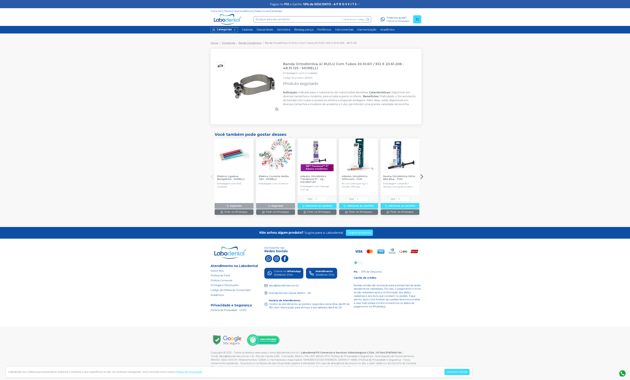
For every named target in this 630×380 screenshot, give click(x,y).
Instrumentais (344, 29)
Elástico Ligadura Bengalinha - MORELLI (231, 178)
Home (214, 42)
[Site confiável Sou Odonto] (263, 340)
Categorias (224, 29)
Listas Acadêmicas (243, 11)
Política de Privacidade (188, 371)
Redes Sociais (262, 11)
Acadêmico (387, 29)
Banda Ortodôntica (250, 42)
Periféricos (324, 29)
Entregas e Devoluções (224, 285)
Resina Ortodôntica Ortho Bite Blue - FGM (399, 178)
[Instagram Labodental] (277, 258)
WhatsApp (276, 11)
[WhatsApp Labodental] (268, 258)
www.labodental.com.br (284, 352)
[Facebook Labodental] (285, 258)
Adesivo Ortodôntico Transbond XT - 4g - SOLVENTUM (313, 179)
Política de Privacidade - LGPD (229, 310)
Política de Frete (220, 275)
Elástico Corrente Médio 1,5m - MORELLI (274, 178)
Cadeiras (247, 29)
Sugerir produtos (359, 232)
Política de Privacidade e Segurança (352, 356)
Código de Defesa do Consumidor (231, 290)
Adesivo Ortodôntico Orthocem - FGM (355, 178)
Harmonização (366, 29)
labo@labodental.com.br (234, 356)
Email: (215, 356)
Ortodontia (228, 42)
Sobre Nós (216, 11)
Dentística (283, 29)
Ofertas (228, 11)
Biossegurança (303, 29)
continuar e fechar (457, 371)
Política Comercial (221, 280)
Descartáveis (265, 29)
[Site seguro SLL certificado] (227, 340)
